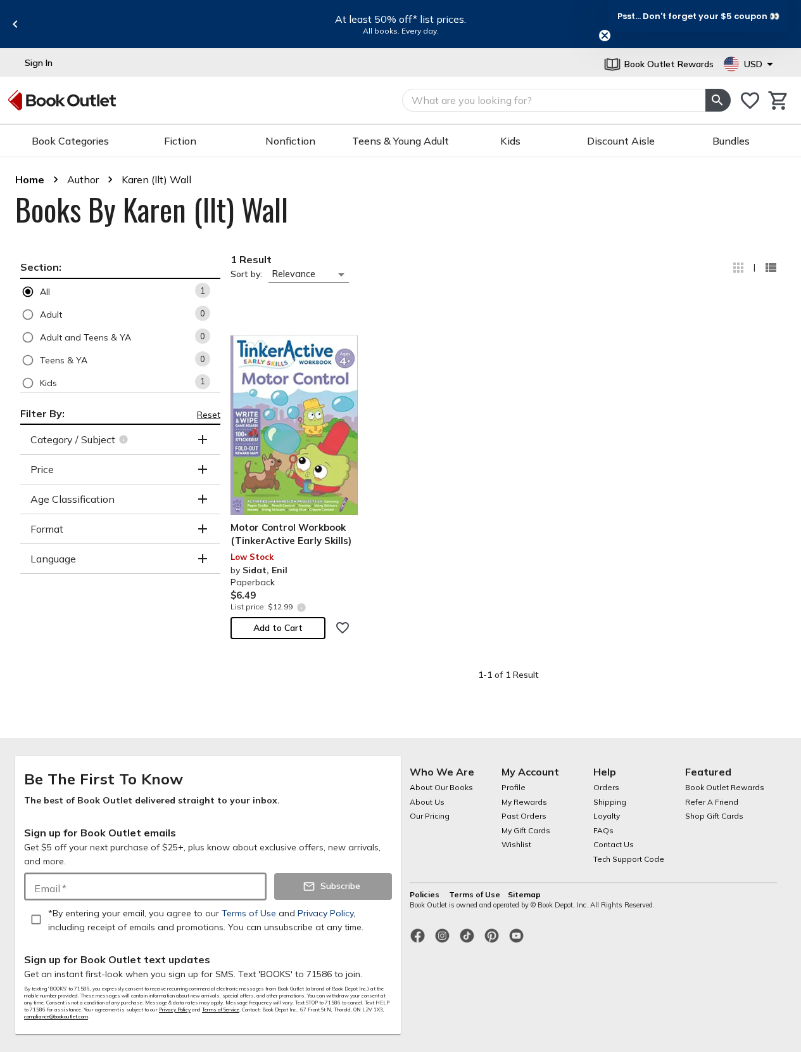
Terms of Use (474, 894)
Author (83, 179)
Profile (513, 787)
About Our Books (441, 787)
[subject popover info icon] (125, 439)
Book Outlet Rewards (724, 787)
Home (29, 179)
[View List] (770, 267)
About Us (427, 802)
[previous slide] (15, 24)
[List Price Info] (301, 607)
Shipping (609, 802)
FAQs (603, 830)
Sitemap (524, 894)
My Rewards (524, 802)
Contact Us (613, 844)
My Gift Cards (525, 830)
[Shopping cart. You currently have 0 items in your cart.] (778, 100)
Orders (606, 787)
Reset (208, 414)
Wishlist (516, 844)
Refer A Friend (711, 802)
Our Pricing (430, 816)
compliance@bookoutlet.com (56, 1016)
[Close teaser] (604, 35)
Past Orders (523, 816)
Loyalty (606, 816)
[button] (120, 291)
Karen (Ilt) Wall (156, 179)
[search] (718, 100)
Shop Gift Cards (714, 816)
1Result (251, 259)
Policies (425, 894)
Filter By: (42, 413)
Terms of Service (220, 1009)
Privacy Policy (175, 1009)
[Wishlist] (750, 100)
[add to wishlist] (342, 628)
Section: (40, 267)
